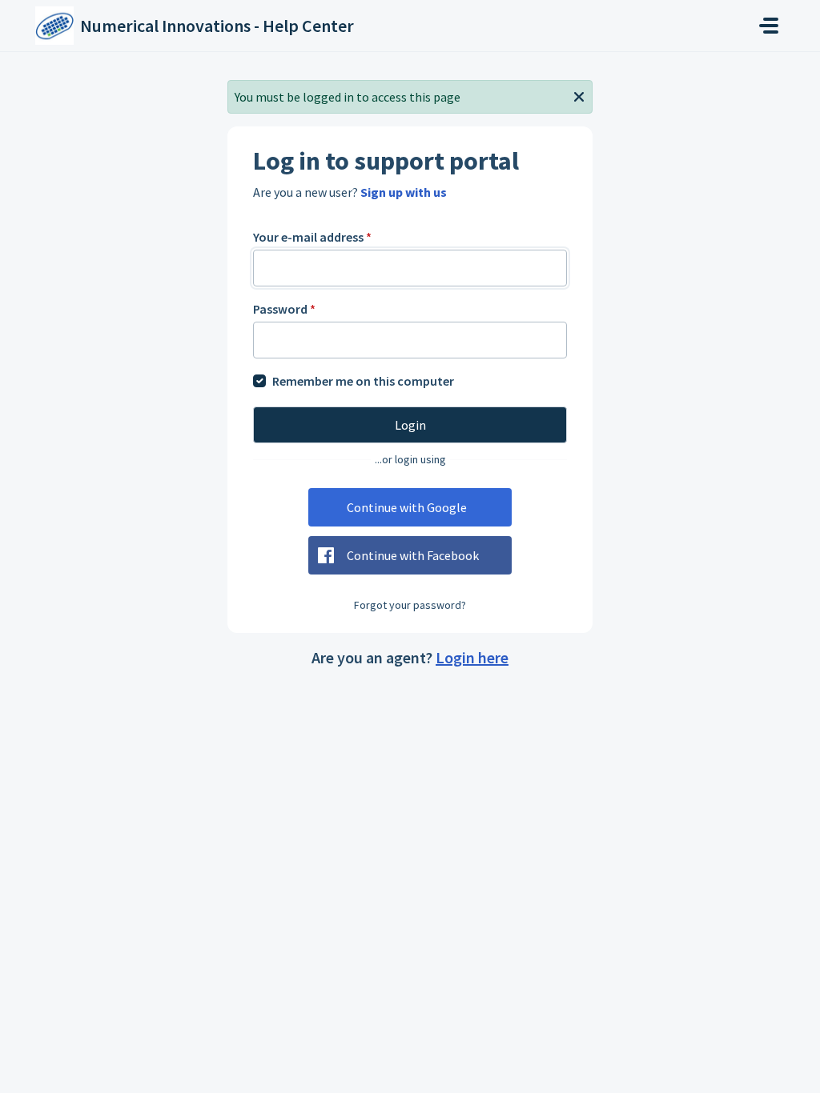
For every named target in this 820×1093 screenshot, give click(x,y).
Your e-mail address (312, 237)
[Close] (579, 95)
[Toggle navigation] (769, 25)
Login (410, 425)
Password (284, 309)
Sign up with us (403, 192)
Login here (472, 657)
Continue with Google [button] (407, 507)
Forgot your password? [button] (410, 605)
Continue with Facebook (413, 555)
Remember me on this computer (363, 381)
